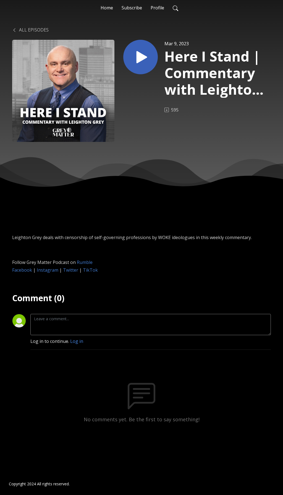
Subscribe (132, 8)
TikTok (90, 270)
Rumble (85, 262)
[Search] (175, 7)
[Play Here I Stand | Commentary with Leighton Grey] (140, 57)
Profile (157, 8)
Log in (76, 341)
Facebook (22, 270)
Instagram (47, 270)
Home (107, 8)
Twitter (70, 270)
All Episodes (33, 30)
